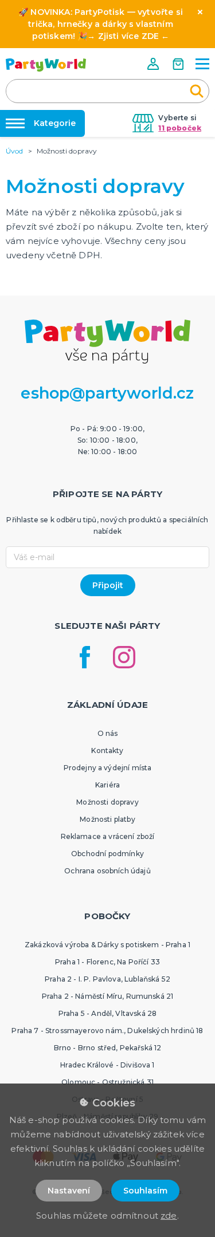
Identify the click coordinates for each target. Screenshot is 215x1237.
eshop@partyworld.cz (107, 393)
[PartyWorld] (46, 65)
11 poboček (179, 128)
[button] (154, 64)
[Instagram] (124, 657)
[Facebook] (85, 657)
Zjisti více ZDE (128, 36)
